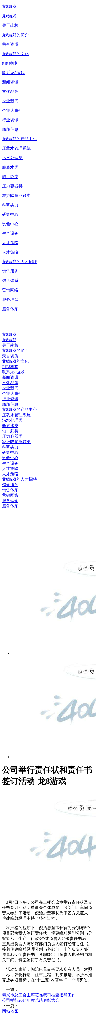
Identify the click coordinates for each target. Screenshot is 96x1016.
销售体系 (10, 280)
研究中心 (10, 214)
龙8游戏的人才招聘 (19, 261)
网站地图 (10, 1011)
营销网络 (10, 290)
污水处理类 (12, 158)
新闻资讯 (10, 82)
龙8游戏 (9, 6)
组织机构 (10, 63)
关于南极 (10, 25)
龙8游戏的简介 (15, 35)
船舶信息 (10, 129)
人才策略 (10, 243)
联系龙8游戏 (13, 72)
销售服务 (10, 271)
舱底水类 (10, 167)
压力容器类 (12, 186)
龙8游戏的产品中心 (19, 139)
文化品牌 (10, 91)
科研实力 (10, 205)
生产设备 (10, 233)
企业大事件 (12, 110)
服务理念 (10, 299)
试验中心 (10, 224)
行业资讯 (10, 120)
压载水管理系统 (16, 148)
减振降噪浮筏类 (16, 195)
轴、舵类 (10, 176)
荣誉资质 (10, 44)
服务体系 (10, 309)
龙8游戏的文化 (15, 54)
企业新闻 (10, 101)
